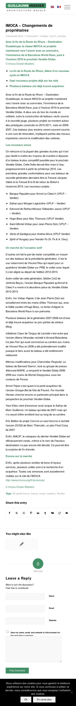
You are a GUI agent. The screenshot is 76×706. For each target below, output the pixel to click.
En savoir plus (44, 699)
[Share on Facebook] (9, 513)
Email (51, 608)
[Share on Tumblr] (45, 513)
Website (52, 620)
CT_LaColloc (59, 35)
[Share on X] (16, 513)
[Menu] (65, 7)
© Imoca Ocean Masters (20, 63)
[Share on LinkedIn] (38, 513)
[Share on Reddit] (59, 513)
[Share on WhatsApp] (23, 513)
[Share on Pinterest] (30, 513)
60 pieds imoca (21, 493)
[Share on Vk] (52, 513)
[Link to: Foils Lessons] (21, 544)
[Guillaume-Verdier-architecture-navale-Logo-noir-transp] (31, 7)
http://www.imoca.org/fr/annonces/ (25, 480)
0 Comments (31, 35)
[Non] (71, 692)
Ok (25, 699)
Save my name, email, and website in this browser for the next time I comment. (35, 634)
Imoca (34, 493)
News (45, 35)
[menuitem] (65, 7)
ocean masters (47, 493)
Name (51, 596)
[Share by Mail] (66, 513)
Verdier (61, 493)
